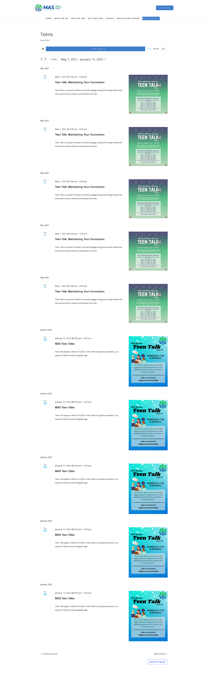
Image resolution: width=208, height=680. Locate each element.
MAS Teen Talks (65, 343)
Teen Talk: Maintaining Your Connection (80, 82)
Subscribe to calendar (157, 662)
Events (42, 40)
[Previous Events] (41, 59)
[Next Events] (45, 59)
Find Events (98, 49)
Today (54, 59)
